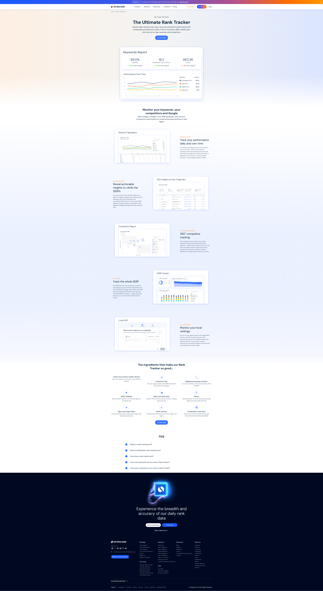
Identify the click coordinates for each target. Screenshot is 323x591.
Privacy (135, 587)
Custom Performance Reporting (166, 561)
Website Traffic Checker (146, 565)
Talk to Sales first (160, 530)
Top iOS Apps (143, 549)
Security (141, 587)
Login (210, 6)
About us (198, 542)
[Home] (118, 7)
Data (159, 566)
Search (116, 11)
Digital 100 (142, 555)
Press (196, 557)
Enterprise (161, 545)
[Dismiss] (321, 2)
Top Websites (143, 545)
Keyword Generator (145, 569)
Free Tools (143, 562)
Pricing (197, 561)
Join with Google (154, 525)
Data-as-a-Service (163, 557)
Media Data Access (200, 565)
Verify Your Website (163, 571)
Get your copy (184, 2)
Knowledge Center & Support (184, 553)
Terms (146, 587)
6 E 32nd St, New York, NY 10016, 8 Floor (124, 552)
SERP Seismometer (145, 571)
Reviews (197, 567)
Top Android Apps (144, 547)
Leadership (198, 551)
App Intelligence (162, 549)
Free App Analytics (145, 567)
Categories (121, 587)
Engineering (198, 559)
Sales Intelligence (162, 553)
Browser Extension (163, 573)
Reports (178, 547)
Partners (197, 547)
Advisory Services (163, 559)
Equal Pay (152, 587)
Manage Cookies (161, 587)
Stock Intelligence (163, 555)
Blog (177, 545)
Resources (179, 542)
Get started (201, 6)
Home (112, 11)
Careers (197, 555)
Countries (128, 587)
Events (178, 551)
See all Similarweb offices (118, 581)
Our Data (160, 569)
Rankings (142, 542)
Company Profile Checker (146, 573)
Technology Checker (145, 575)
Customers (198, 549)
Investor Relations (199, 563)
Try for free (161, 38)
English (113, 587)
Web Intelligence (162, 547)
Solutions (161, 542)
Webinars (179, 549)
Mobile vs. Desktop (145, 557)
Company (197, 545)
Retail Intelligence (162, 551)
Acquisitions (198, 553)
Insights (178, 555)
